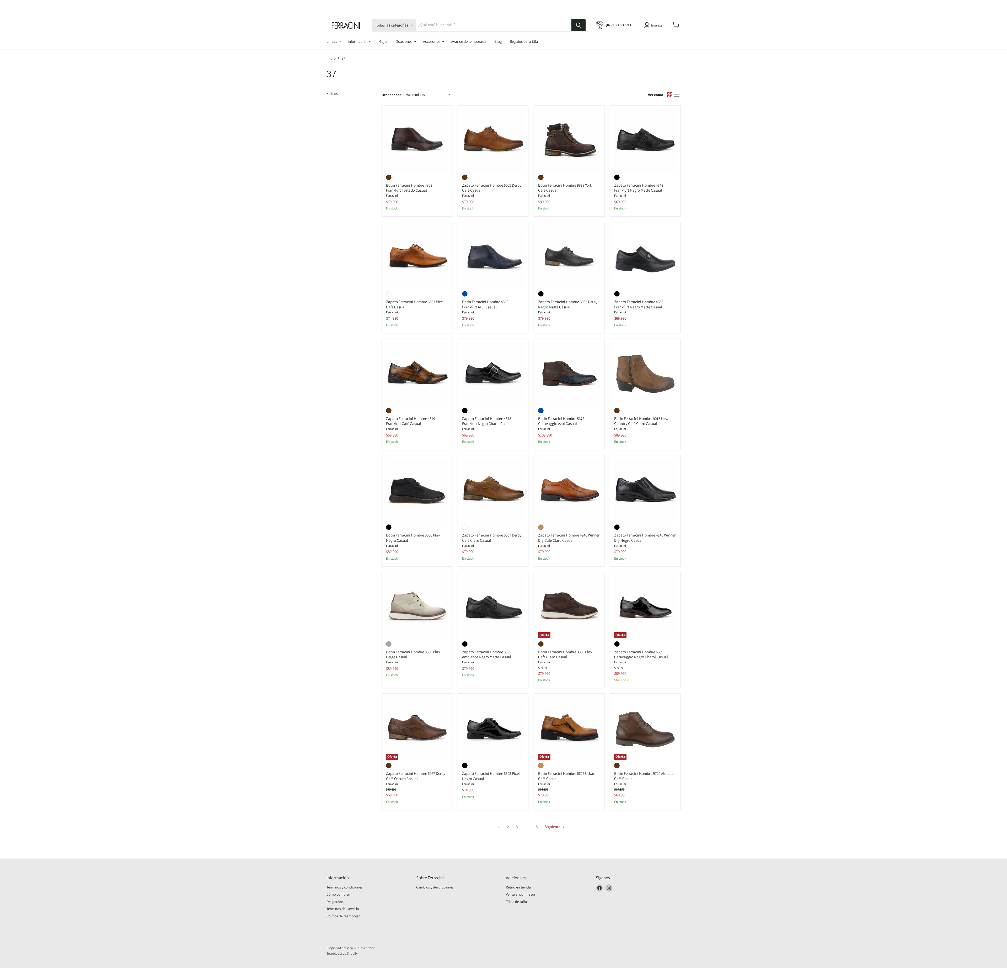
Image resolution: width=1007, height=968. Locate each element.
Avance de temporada (468, 41)
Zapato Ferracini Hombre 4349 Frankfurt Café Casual (410, 421)
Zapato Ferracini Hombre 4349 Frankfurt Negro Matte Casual (638, 188)
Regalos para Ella (524, 41)
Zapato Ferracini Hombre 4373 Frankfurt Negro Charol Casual (487, 421)
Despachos (335, 901)
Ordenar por (391, 95)
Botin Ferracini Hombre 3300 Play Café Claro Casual (565, 654)
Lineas (332, 41)
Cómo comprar (338, 894)
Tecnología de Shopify (342, 953)
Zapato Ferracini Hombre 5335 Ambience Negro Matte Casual (486, 654)
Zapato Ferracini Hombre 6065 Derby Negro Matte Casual (567, 304)
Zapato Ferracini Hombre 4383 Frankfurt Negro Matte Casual (638, 304)
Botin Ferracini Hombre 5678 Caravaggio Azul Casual (561, 421)
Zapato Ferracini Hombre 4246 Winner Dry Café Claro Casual (568, 538)
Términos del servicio (342, 908)
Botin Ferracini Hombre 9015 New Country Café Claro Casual (641, 421)
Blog (498, 41)
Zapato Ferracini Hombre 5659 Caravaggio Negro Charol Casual (641, 654)
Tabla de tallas (517, 901)
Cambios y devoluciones (435, 887)
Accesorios (432, 41)
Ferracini (392, 195)
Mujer (383, 41)
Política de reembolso (343, 916)
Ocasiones (404, 41)
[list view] (677, 94)
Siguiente (553, 826)
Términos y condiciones (344, 887)
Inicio (331, 58)
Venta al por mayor (520, 894)
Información (358, 41)
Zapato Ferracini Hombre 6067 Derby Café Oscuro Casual (415, 776)
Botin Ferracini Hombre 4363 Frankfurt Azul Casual (485, 304)
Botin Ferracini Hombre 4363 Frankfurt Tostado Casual (409, 188)
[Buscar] (578, 25)
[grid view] (669, 94)
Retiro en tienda (518, 887)
